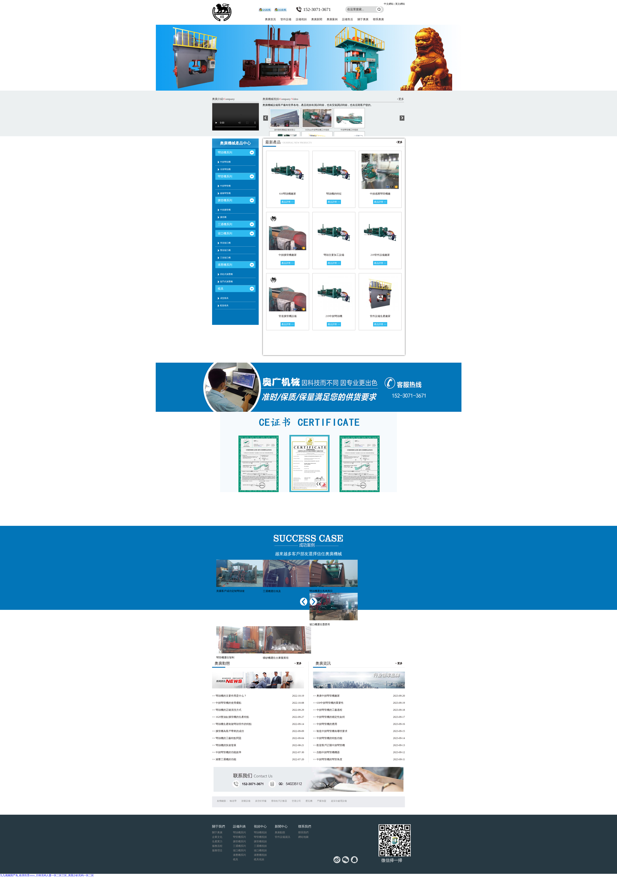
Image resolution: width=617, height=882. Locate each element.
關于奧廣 (363, 19)
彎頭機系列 (225, 152)
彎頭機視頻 (260, 832)
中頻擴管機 (225, 210)
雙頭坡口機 (225, 250)
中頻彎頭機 (225, 162)
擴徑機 (223, 217)
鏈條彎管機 (225, 193)
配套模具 (224, 305)
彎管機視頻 (260, 837)
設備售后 (347, 19)
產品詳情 (288, 202)
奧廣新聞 (316, 19)
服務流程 (217, 846)
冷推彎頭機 (225, 169)
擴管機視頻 (260, 841)
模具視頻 (259, 859)
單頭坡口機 (225, 243)
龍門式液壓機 (226, 281)
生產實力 (217, 841)
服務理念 (217, 850)
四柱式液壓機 (226, 274)
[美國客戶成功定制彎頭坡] (238, 574)
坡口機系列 (225, 233)
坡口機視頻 (260, 850)
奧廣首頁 (270, 19)
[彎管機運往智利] (238, 640)
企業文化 (217, 837)
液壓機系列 (225, 264)
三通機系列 (225, 224)
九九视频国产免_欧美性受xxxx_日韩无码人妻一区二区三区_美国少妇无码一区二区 (47, 875)
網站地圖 (303, 837)
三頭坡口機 (225, 257)
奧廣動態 (280, 832)
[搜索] (379, 9)
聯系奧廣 (378, 19)
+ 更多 (398, 663)
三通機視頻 (260, 846)
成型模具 (224, 298)
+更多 (400, 99)
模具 (221, 288)
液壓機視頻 (260, 855)
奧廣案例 (332, 19)
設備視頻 (301, 19)
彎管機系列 (225, 176)
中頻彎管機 (225, 186)
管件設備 (285, 19)
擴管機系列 (225, 200)
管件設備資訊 (282, 837)
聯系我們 (303, 832)
